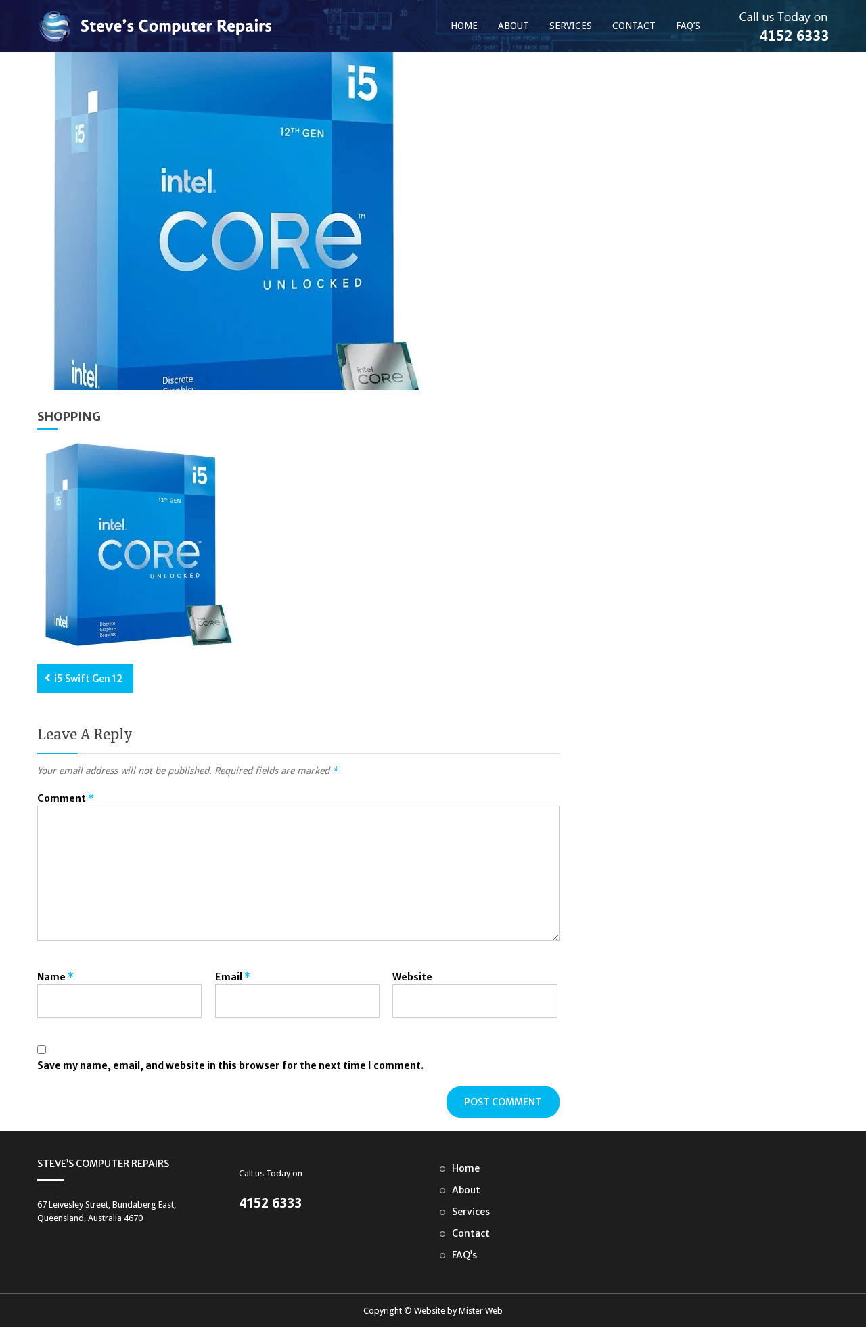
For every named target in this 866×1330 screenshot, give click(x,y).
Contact (634, 25)
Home (464, 25)
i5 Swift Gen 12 (88, 678)
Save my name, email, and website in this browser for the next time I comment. (230, 1065)
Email (232, 977)
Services (570, 25)
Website (412, 977)
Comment (65, 798)
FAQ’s (688, 25)
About (513, 25)
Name (55, 977)
